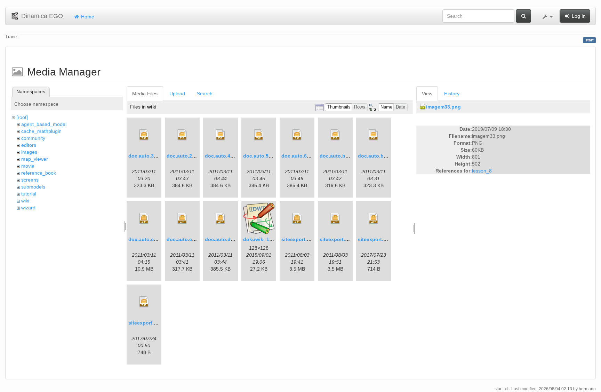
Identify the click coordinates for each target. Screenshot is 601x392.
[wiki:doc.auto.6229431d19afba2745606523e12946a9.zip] (297, 135)
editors (28, 145)
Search (205, 93)
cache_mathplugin (41, 131)
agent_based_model (43, 124)
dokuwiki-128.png (264, 239)
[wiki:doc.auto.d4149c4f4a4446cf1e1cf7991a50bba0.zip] (220, 218)
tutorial (28, 194)
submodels (33, 187)
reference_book (38, 173)
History (451, 93)
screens (30, 180)
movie (27, 166)
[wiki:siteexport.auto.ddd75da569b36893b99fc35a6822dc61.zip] (144, 302)
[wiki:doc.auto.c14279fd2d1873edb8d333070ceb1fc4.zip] (144, 218)
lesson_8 (482, 171)
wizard (28, 207)
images (29, 152)
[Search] (523, 16)
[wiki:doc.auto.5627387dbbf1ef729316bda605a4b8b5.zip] (258, 135)
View (427, 93)
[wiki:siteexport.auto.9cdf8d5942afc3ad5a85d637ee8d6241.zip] (297, 218)
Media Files (145, 93)
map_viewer (34, 159)
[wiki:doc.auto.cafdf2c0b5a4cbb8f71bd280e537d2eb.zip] (182, 218)
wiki (25, 200)
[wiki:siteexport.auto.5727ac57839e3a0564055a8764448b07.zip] (335, 218)
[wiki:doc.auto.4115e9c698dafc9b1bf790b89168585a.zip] (220, 135)
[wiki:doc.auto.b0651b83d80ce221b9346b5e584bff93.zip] (335, 135)
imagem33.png (443, 107)
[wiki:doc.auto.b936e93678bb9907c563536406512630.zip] (373, 135)
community (33, 138)
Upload (177, 93)
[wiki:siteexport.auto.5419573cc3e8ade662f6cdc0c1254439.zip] (373, 218)
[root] (22, 117)
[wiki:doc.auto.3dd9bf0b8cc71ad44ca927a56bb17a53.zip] (144, 135)
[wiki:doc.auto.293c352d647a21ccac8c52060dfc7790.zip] (182, 135)
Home (87, 16)
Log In (578, 16)
